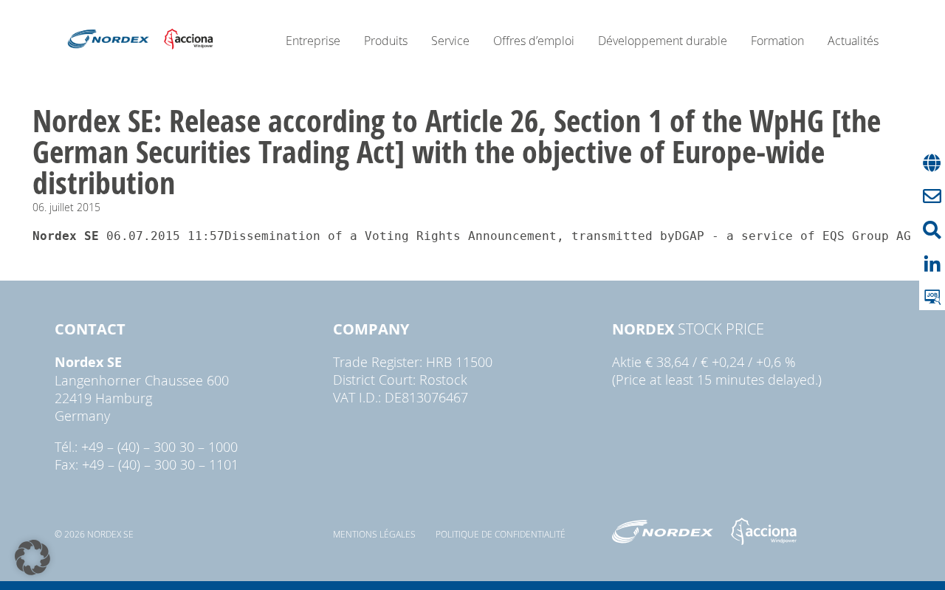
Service (450, 40)
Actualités (853, 40)
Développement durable (662, 40)
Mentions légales (374, 534)
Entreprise (313, 40)
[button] (32, 557)
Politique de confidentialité (501, 534)
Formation (777, 40)
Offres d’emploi (533, 40)
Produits (386, 40)
